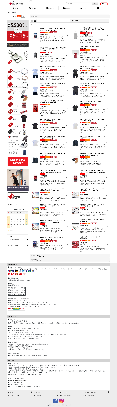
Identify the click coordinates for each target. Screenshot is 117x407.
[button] (70, 256)
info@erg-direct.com (19, 380)
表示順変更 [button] (75, 21)
